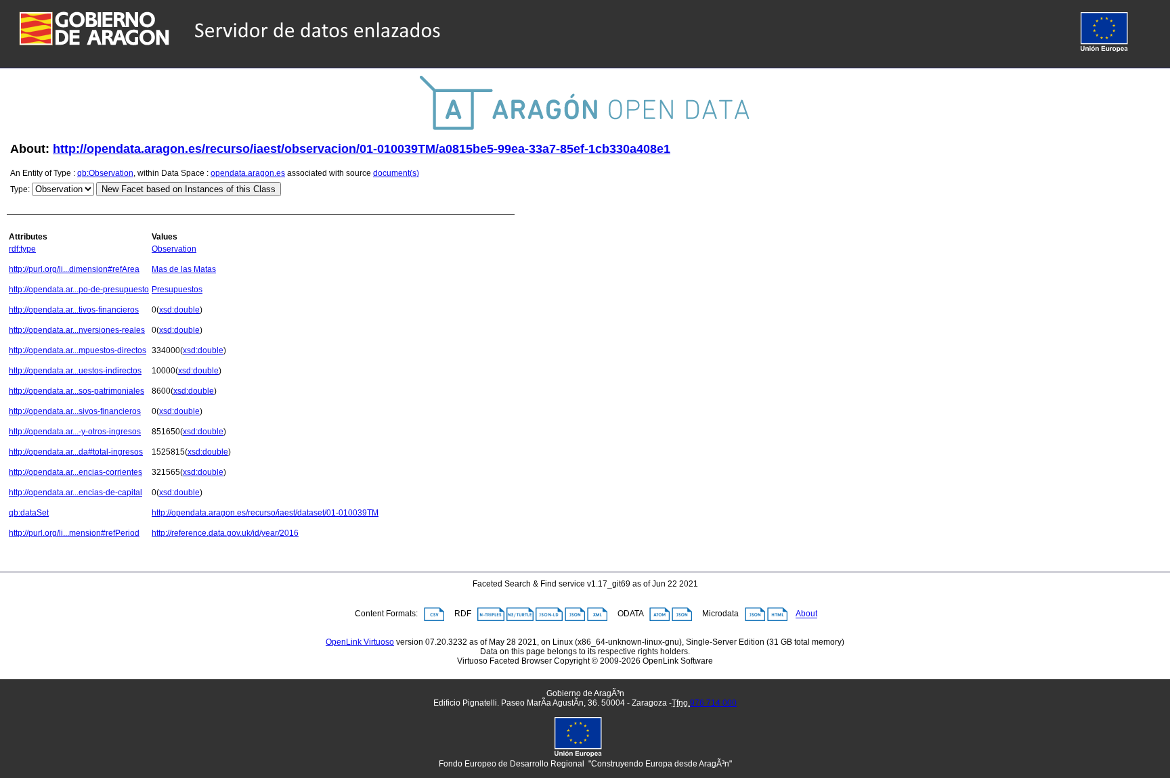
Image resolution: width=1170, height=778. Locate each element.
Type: (20, 189)
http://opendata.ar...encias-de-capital (75, 492)
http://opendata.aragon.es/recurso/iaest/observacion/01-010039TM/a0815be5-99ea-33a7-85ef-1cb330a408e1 (361, 149)
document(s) (396, 173)
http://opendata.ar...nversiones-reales (77, 330)
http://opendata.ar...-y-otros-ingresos (75, 431)
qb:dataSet (29, 513)
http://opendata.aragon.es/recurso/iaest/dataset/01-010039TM (265, 513)
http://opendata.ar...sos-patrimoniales (76, 391)
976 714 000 (713, 703)
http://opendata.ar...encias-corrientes (75, 472)
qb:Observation (105, 173)
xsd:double (179, 310)
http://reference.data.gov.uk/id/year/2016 (225, 533)
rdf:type (22, 249)
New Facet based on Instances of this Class (189, 189)
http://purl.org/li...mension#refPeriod (74, 533)
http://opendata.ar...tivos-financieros (74, 310)
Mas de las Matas (184, 269)
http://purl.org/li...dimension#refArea (74, 269)
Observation (174, 249)
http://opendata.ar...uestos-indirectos (75, 370)
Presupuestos (177, 289)
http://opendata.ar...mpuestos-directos (77, 350)
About (806, 614)
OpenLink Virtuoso (360, 642)
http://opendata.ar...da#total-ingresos (76, 452)
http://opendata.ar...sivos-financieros (75, 411)
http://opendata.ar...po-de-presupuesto (79, 289)
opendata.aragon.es (248, 173)
